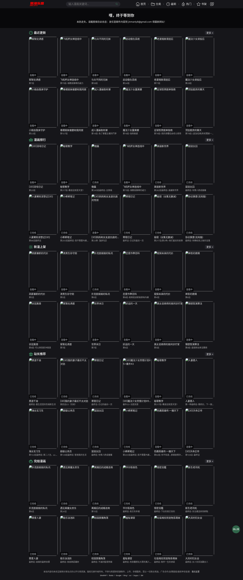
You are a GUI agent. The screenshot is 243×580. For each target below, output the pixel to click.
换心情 (236, 529)
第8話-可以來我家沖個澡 (40, 347)
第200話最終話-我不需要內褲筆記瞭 (76, 240)
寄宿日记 (127, 237)
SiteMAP (103, 575)
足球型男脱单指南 (163, 130)
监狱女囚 (190, 186)
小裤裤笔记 (66, 237)
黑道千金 (33, 401)
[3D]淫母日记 (36, 186)
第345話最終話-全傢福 (101, 190)
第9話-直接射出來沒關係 (196, 347)
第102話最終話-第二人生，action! (44, 455)
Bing (125, 575)
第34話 (126, 83)
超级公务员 (66, 451)
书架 (204, 4)
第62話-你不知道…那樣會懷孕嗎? (169, 455)
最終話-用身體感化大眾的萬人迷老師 (139, 562)
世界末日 (96, 344)
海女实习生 (34, 451)
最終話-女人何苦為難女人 (196, 562)
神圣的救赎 (191, 293)
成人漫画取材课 (99, 130)
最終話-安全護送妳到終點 (196, 511)
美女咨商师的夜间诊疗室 (167, 344)
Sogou (135, 575)
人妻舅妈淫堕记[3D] (39, 237)
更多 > (209, 32)
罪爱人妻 (33, 558)
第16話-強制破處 (130, 133)
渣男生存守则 (67, 293)
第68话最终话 (35, 240)
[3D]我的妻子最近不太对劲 (74, 401)
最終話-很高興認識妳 (69, 562)
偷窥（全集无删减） (164, 237)
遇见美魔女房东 (68, 508)
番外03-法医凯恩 (130, 404)
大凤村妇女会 (192, 558)
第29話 (188, 83)
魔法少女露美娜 (131, 130)
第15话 (94, 511)
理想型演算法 (192, 344)
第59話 (94, 83)
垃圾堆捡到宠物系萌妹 (165, 558)
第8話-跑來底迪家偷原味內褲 (136, 297)
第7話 (31, 83)
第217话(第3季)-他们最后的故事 (168, 240)
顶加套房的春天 (193, 130)
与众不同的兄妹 (99, 79)
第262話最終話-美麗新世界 (166, 190)
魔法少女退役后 (193, 79)
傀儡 (93, 186)
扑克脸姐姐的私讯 (100, 293)
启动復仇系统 (130, 79)
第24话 (63, 511)
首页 (143, 4)
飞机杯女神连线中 (69, 79)
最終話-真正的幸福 (131, 511)
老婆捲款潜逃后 (162, 79)
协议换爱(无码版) (194, 237)
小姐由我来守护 (37, 130)
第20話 (32, 190)
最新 (173, 4)
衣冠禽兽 (33, 344)
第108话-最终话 (192, 455)
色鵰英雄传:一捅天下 (165, 451)
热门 (188, 4)
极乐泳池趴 (66, 558)
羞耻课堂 (127, 558)
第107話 (64, 133)
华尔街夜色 (128, 508)
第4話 (156, 297)
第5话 (31, 297)
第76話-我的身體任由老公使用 (167, 133)
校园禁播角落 (98, 558)
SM (142, 575)
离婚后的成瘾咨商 (100, 508)
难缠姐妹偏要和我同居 (71, 130)
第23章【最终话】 (99, 240)
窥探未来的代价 (162, 293)
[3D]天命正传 (192, 451)
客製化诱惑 (34, 79)
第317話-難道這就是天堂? (71, 190)
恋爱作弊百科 (130, 293)
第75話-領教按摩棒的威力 (71, 83)
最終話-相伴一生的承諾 (164, 562)
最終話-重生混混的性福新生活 (42, 404)
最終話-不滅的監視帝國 (101, 562)
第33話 (32, 133)
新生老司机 (191, 508)
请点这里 (196, 571)
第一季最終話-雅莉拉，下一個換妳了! (202, 404)
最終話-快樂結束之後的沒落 (197, 240)
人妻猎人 (190, 401)
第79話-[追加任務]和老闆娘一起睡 (200, 133)
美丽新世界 (160, 186)
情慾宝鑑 (158, 508)
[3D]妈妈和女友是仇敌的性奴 (106, 237)
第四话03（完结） (68, 404)
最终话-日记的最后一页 (133, 240)
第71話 (157, 83)
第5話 (156, 347)
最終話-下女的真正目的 (164, 511)
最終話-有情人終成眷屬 (195, 190)
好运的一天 (128, 344)
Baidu (111, 575)
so (130, 575)
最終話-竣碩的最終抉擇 (39, 562)
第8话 (187, 297)
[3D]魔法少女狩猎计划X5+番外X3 (140, 401)
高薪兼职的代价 (37, 293)
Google (118, 575)
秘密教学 (64, 186)
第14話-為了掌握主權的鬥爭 (104, 133)
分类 (158, 4)
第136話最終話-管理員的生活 (73, 455)
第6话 (94, 297)
